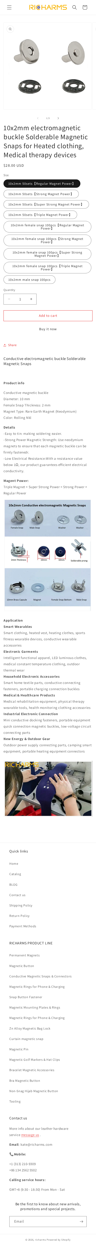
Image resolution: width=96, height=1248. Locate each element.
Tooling (15, 1101)
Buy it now (48, 329)
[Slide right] (58, 118)
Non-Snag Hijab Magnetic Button (33, 1091)
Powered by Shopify (59, 1239)
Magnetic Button (21, 966)
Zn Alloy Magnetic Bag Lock (30, 1028)
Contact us (17, 895)
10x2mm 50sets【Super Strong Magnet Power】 (46, 204)
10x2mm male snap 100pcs (29, 280)
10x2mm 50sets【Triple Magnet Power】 (40, 215)
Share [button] (12, 345)
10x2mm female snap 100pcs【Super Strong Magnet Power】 (47, 254)
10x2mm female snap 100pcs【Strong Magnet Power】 (47, 240)
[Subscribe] (81, 1221)
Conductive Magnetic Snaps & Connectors (40, 976)
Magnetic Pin (18, 1049)
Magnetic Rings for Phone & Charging (37, 987)
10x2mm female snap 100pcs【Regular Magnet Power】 (47, 226)
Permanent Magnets (24, 955)
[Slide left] (38, 118)
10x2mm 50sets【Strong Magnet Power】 (41, 194)
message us (30, 1135)
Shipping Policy (20, 905)
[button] (9, 7)
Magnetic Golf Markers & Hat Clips (34, 1060)
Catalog (15, 874)
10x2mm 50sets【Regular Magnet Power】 (41, 183)
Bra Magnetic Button (24, 1081)
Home (13, 863)
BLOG (13, 884)
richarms (40, 1239)
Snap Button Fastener (25, 997)
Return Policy (19, 916)
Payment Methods (22, 926)
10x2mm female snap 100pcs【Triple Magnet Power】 (47, 267)
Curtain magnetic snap (26, 1039)
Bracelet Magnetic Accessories (31, 1070)
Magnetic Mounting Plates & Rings (34, 1007)
